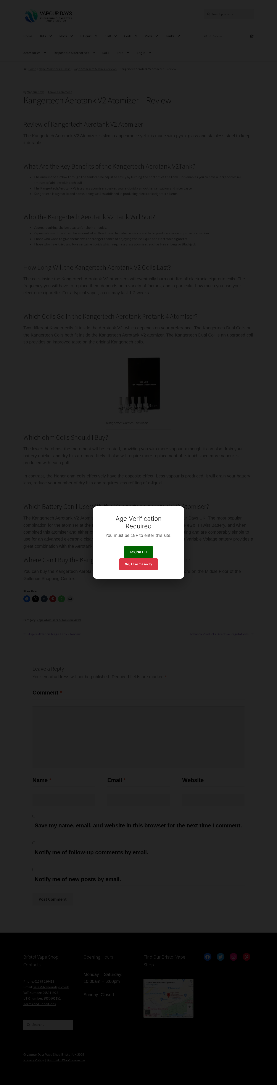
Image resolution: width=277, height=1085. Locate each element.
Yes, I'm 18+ (138, 552)
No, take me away (138, 564)
